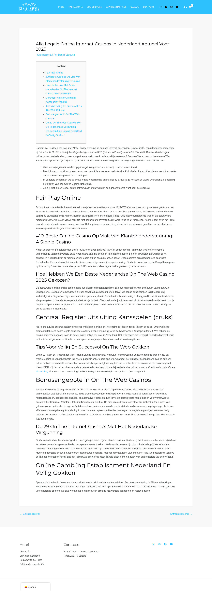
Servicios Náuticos (116, 6)
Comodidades (94, 6)
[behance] (172, 7)
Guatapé (134, 6)
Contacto (148, 6)
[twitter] (161, 7)
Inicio (61, 6)
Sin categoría (44, 54)
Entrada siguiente (181, 513)
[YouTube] (171, 544)
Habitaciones (76, 6)
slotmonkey (42, 371)
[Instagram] (153, 544)
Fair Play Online (54, 72)
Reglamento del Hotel (31, 560)
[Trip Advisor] (159, 544)
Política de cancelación (31, 564)
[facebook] (166, 7)
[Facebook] (165, 544)
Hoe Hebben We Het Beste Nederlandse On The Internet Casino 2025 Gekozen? (61, 89)
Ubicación (24, 551)
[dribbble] (177, 7)
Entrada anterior (30, 513)
